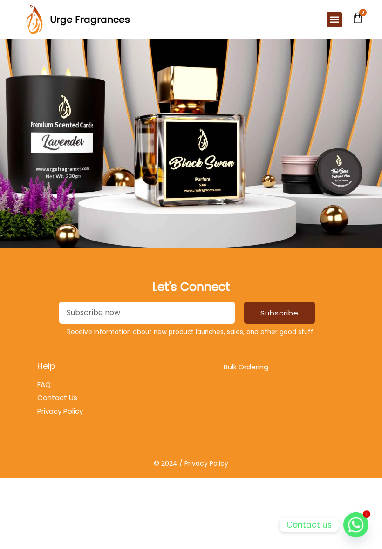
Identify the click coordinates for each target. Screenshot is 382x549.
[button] (334, 19)
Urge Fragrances (90, 19)
